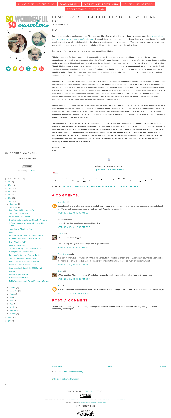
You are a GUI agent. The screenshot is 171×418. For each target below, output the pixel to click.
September (14, 291)
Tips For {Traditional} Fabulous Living (22, 258)
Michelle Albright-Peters (78, 399)
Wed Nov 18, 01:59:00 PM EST (74, 247)
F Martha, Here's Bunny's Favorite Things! (24, 239)
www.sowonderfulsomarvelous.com (92, 402)
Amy (60, 271)
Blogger (87, 391)
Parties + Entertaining (100, 4)
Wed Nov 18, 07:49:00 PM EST (74, 265)
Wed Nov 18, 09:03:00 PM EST (74, 279)
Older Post (161, 366)
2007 (10, 321)
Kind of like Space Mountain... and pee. (23, 265)
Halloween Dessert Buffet (18, 278)
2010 (10, 198)
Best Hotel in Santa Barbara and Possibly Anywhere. (28, 220)
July (11, 297)
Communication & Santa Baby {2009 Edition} (25, 268)
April (12, 304)
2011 (10, 195)
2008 (10, 318)
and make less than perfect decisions (79, 39)
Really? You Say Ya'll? (17, 242)
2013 (10, 188)
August (12, 294)
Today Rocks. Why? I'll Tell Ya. (20, 229)
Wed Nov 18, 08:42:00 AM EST (74, 213)
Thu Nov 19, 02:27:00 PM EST (74, 293)
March (12, 307)
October (13, 288)
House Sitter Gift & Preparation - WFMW (24, 262)
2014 (10, 185)
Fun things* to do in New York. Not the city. (25, 255)
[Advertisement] (24, 91)
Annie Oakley (63, 254)
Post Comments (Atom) (73, 372)
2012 (10, 191)
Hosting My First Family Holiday (21, 252)
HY (59, 285)
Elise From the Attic (104, 186)
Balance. (12, 271)
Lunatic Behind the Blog (36, 4)
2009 (10, 201)
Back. (11, 232)
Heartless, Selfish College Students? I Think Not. (27, 235)
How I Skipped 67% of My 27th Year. (22, 210)
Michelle (61, 202)
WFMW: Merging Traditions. (19, 275)
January (13, 314)
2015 (10, 182)
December (14, 204)
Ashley (61, 234)
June (12, 301)
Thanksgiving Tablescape (18, 213)
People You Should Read (85, 9)
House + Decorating (138, 4)
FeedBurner (32, 171)
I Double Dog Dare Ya (17, 245)
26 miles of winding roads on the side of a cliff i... (27, 248)
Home (109, 366)
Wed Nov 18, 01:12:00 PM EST (74, 227)
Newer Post (57, 366)
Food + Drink (69, 4)
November (14, 207)
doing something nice (76, 186)
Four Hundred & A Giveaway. (19, 217)
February (13, 310)
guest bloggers (128, 186)
